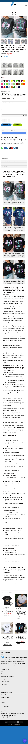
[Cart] (26, 5)
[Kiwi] (7, 84)
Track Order (4, 684)
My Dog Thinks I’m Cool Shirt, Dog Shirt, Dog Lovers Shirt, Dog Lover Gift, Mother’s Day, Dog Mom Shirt (7, 639)
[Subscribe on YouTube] (9, 717)
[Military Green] (19, 84)
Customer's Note (5, 98)
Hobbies (16, 11)
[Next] (25, 27)
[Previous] (3, 27)
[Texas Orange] (12, 87)
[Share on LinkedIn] (14, 148)
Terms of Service (5, 681)
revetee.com (22, 584)
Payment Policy (5, 697)
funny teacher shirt (5, 140)
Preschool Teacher (11, 142)
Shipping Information (6, 692)
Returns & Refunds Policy (7, 676)
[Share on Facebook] (5, 148)
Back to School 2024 (7, 139)
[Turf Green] (14, 87)
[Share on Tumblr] (17, 148)
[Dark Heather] (14, 81)
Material (3, 702)
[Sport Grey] (9, 87)
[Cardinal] (7, 81)
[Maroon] (17, 84)
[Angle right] (15, 13)
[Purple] (2, 87)
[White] (17, 87)
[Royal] (7, 87)
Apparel (7, 137)
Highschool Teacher (20, 140)
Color (2, 77)
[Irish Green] (4, 84)
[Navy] (19, 87)
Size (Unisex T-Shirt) (6, 91)
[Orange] (24, 84)
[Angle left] (13, 13)
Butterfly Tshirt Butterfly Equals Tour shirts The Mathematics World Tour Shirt (21, 638)
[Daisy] (12, 81)
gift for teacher (12, 140)
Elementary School (16, 139)
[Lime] (14, 84)
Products (15, 137)
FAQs (3, 164)
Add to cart (6, 125)
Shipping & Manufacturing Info (10, 161)
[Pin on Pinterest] (12, 148)
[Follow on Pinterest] (7, 717)
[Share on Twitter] (7, 148)
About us (3, 674)
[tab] (14, 158)
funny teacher (23, 139)
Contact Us (4, 694)
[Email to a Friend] (9, 148)
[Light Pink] (12, 84)
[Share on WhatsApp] (2, 148)
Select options (7, 615)
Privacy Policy (4, 679)
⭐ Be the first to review (14, 133)
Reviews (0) (5, 166)
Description (5, 158)
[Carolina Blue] (9, 81)
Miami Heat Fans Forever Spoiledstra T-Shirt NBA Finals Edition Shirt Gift (7, 610)
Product (3, 61)
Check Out (17, 124)
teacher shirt (9, 143)
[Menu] (2, 5)
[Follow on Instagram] (3, 717)
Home (10, 11)
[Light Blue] (9, 84)
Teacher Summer (15, 143)
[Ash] (2, 81)
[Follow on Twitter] (5, 717)
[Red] (4, 87)
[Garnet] (22, 81)
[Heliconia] (2, 84)
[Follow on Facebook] (2, 717)
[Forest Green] (19, 81)
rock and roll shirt (18, 142)
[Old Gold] (22, 84)
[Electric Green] (17, 81)
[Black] (4, 81)
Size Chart (5, 56)
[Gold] (24, 81)
